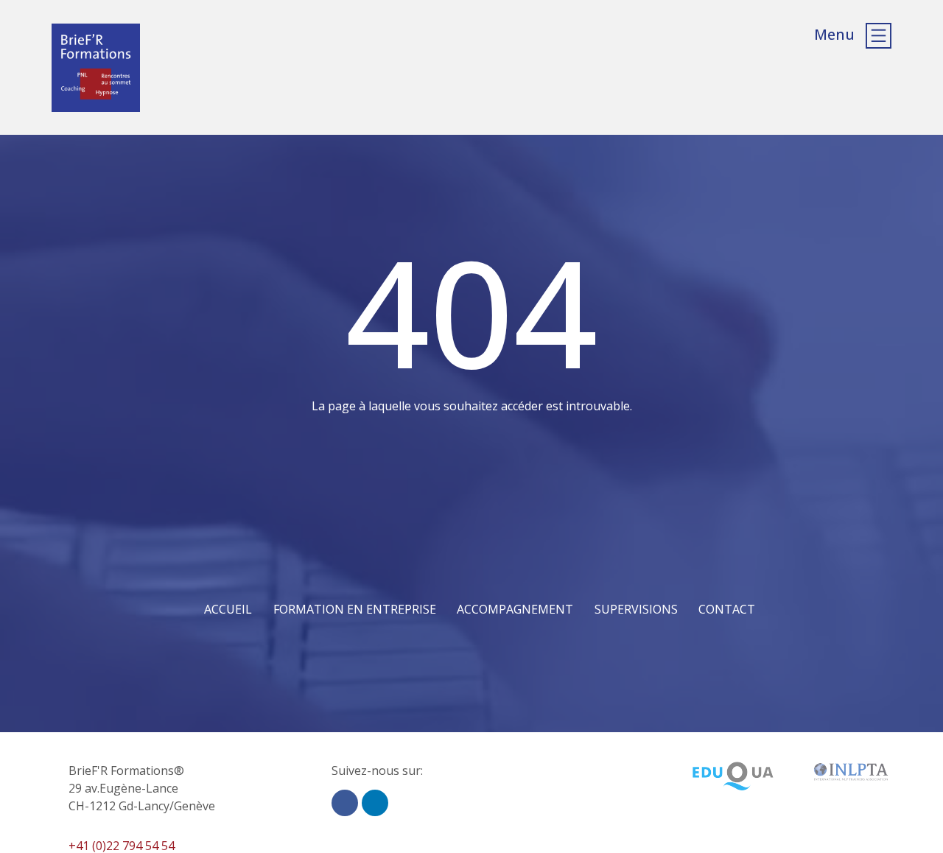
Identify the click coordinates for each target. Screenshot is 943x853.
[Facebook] (345, 803)
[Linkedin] (375, 803)
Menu (834, 34)
